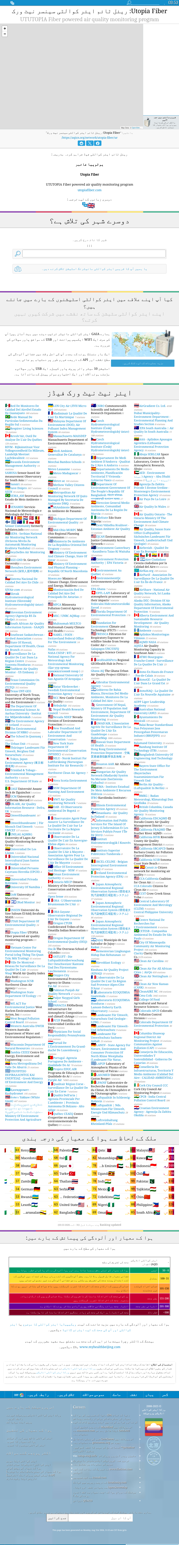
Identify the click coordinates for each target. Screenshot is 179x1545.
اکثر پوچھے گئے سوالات (28, 1453)
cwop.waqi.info (87, 1455)
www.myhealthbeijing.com (100, 1347)
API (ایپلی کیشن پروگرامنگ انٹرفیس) (30, 1475)
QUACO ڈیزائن (82, 1500)
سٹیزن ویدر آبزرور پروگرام (117, 1455)
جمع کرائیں (57, 1518)
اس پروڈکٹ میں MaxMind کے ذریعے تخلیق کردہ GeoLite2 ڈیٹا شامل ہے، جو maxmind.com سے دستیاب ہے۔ (102, 1430)
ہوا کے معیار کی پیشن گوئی (23, 1468)
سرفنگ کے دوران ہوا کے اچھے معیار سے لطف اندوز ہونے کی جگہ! (104, 1493)
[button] (4, 28)
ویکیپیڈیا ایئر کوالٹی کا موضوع (49, 1324)
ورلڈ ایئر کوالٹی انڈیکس (79, 1368)
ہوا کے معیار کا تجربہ (21, 1441)
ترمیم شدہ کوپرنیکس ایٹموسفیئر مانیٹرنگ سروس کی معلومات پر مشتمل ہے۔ (101, 1462)
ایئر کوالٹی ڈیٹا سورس (21, 1461)
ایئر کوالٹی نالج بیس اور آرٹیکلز (29, 1438)
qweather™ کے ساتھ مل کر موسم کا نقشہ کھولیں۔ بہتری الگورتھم (104, 1448)
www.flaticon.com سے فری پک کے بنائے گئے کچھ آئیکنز (102, 1470)
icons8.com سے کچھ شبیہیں (89, 1477)
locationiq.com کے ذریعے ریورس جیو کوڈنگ (99, 1482)
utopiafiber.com (90, 190)
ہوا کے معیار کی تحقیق (29, 1430)
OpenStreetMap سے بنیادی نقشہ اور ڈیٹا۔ (100, 1487)
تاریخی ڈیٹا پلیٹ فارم (21, 1478)
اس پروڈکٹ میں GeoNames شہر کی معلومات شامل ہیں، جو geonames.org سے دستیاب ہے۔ (103, 1440)
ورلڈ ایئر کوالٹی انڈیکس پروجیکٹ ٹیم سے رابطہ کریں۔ (33, 1416)
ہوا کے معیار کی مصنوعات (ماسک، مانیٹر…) (33, 1471)
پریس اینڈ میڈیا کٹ (19, 1422)
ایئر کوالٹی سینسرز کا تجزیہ (25, 1445)
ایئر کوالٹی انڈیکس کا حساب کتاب (28, 1464)
